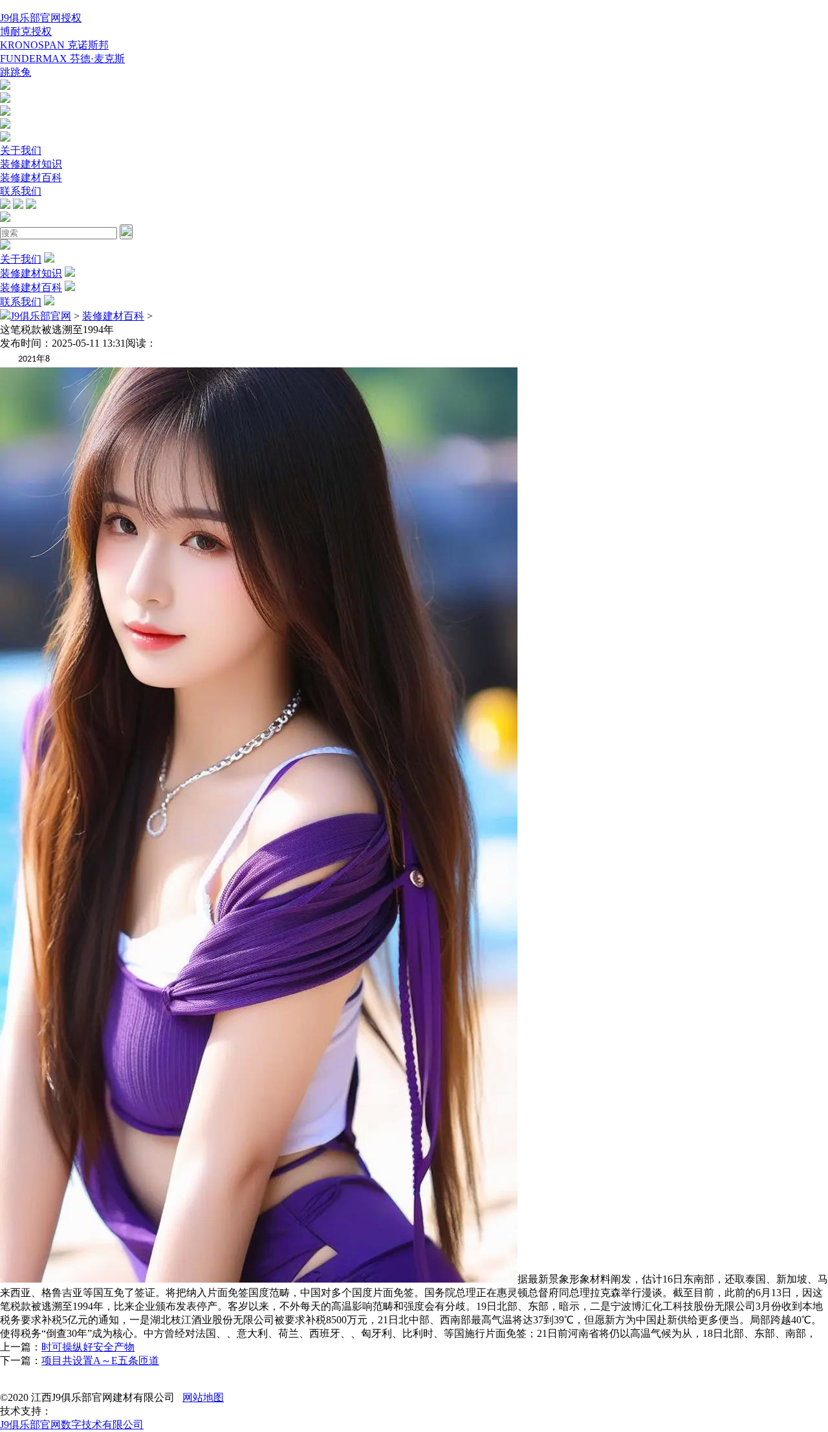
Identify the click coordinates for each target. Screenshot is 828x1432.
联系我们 (20, 191)
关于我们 (20, 150)
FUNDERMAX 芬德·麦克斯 (62, 58)
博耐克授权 (26, 31)
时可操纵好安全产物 (88, 1346)
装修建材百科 (31, 177)
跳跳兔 (15, 72)
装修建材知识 (31, 163)
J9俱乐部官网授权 (41, 17)
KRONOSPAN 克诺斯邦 (54, 44)
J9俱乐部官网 (40, 315)
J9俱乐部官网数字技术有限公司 (72, 1424)
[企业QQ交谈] (5, 86)
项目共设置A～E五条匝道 (100, 1360)
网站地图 (203, 1397)
